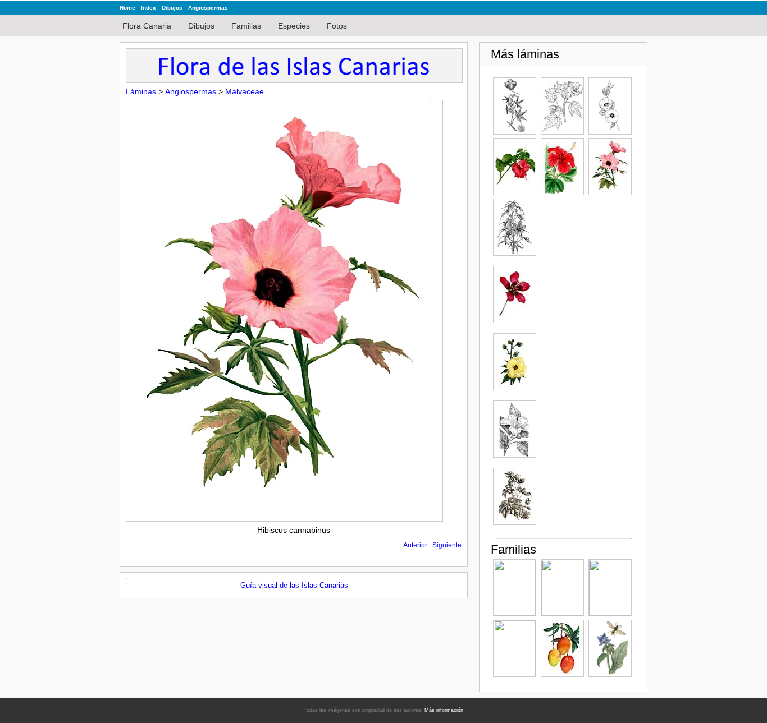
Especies (294, 25)
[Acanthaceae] (610, 587)
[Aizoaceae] (514, 648)
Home (127, 7)
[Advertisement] (586, 367)
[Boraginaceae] (610, 648)
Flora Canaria (146, 25)
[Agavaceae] (514, 587)
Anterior (415, 545)
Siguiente (447, 545)
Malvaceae (244, 91)
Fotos (337, 25)
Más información (443, 710)
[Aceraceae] (562, 587)
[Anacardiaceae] (562, 648)
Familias (246, 25)
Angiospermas (208, 7)
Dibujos (172, 7)
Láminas (141, 91)
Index (148, 7)
